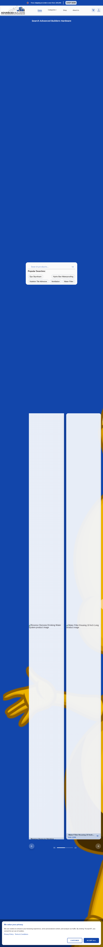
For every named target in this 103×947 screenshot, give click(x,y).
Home (40, 10)
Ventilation (56, 281)
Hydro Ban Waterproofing (63, 277)
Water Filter (68, 281)
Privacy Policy (9, 934)
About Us (76, 10)
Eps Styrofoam (35, 277)
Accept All (91, 940)
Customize (74, 940)
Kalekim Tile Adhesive (38, 281)
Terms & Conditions (21, 934)
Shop (65, 10)
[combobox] (52, 267)
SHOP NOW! (71, 3)
